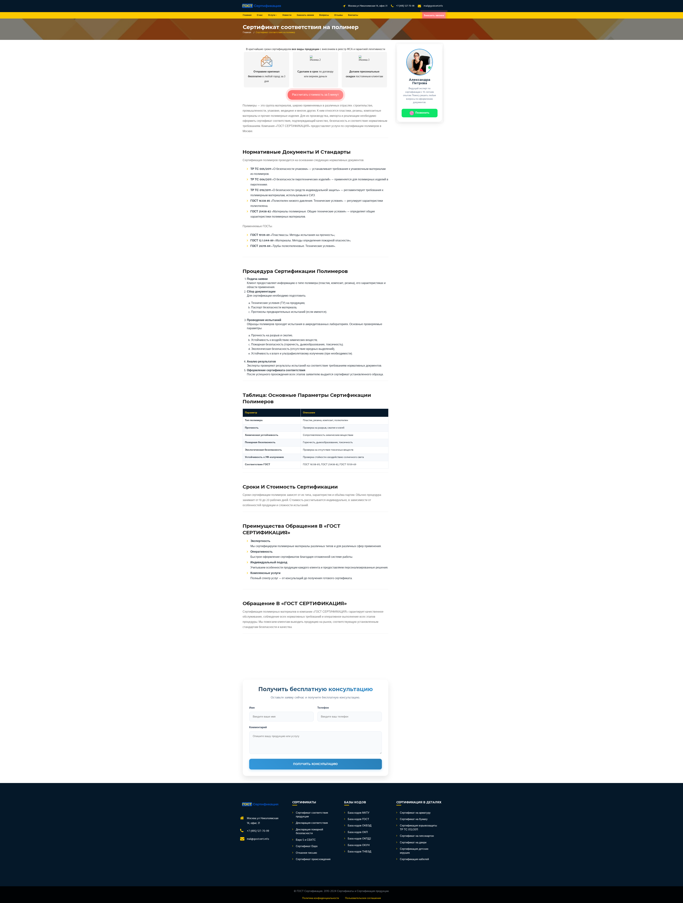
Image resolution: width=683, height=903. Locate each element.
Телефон (323, 707)
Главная (247, 15)
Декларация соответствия (312, 823)
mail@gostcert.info (433, 6)
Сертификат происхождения (313, 859)
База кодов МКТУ (358, 813)
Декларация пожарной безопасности (309, 832)
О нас (260, 15)
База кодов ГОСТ (358, 819)
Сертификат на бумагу (414, 819)
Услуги (272, 15)
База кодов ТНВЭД (359, 852)
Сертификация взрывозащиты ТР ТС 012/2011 (418, 828)
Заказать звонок (305, 15)
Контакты (353, 15)
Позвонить (422, 113)
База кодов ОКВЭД (359, 826)
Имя (252, 707)
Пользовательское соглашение (363, 898)
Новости (286, 15)
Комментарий (258, 727)
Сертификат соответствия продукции (312, 815)
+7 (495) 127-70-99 (405, 6)
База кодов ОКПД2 (359, 839)
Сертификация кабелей (414, 859)
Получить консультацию (315, 764)
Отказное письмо (306, 853)
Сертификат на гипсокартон (417, 836)
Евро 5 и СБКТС (306, 840)
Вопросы (324, 15)
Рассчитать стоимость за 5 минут (315, 94)
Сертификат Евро (306, 846)
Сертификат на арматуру (415, 813)
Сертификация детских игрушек (414, 851)
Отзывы (338, 15)
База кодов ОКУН (359, 845)
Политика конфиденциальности (320, 898)
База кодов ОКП (358, 832)
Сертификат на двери (413, 843)
